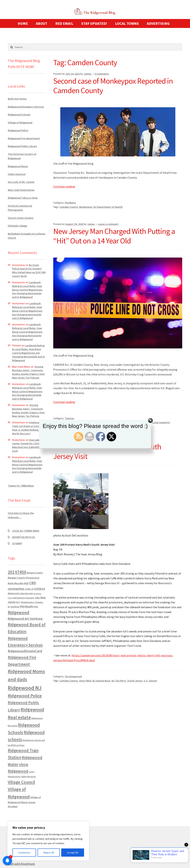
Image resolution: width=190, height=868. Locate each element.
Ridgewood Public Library (22, 146)
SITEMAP (17, 543)
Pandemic (70, 202)
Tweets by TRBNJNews (21, 485)
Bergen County (35, 572)
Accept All (72, 852)
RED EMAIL (64, 23)
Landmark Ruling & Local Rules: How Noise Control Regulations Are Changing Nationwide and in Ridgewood (27, 290)
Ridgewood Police (18, 130)
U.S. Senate (150, 680)
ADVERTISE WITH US (23, 537)
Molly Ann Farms (17, 98)
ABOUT (41, 23)
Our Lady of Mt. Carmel (21, 182)
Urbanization (14, 776)
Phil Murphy (27, 606)
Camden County (69, 207)
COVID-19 (29, 589)
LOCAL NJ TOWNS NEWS (25, 530)
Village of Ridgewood (20, 122)
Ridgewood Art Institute (25, 619)
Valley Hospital (16, 174)
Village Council (21, 782)
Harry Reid (85, 680)
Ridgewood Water (18, 166)
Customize (24, 852)
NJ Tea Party (119, 680)
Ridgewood (18, 612)
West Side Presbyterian (21, 190)
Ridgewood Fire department (24, 138)
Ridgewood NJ (25, 687)
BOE (26, 583)
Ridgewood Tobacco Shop (23, 197)
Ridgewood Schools (19, 114)
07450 (20, 572)
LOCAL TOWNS (127, 23)
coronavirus (16, 589)
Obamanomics (28, 602)
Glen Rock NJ (26, 593)
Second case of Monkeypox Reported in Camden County (113, 85)
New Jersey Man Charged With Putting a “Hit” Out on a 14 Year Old (114, 235)
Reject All (48, 852)
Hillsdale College (17, 225)
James (87, 73)
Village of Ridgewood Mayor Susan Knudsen (24, 802)
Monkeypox (85, 207)
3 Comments (101, 73)
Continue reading (64, 186)
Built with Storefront (21, 864)
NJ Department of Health (108, 207)
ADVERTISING (158, 23)
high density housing (23, 597)
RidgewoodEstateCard (25, 651)
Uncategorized (73, 676)
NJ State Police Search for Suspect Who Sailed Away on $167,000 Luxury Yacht (29, 270)
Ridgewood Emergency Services (26, 106)
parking (15, 606)
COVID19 (39, 589)
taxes (32, 771)
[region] (48, 841)
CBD (32, 583)
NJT (18, 602)
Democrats (14, 593)
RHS (36, 606)
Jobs (37, 597)
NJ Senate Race (101, 680)
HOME (23, 23)
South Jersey (134, 680)
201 (11, 572)
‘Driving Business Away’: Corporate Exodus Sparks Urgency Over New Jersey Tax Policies (28, 372)
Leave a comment (108, 224)
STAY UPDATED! (94, 23)
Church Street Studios (20, 218)
